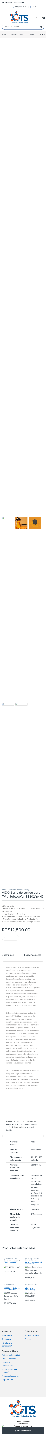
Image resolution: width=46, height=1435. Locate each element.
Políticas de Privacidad (11, 1355)
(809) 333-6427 (20, 7)
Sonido (9, 1130)
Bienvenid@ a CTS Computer (13, 2)
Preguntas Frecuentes (10, 1376)
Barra (23, 1127)
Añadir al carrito (24, 1431)
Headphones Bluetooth (11, 1260)
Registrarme (6, 1339)
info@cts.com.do (38, 7)
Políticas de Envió (9, 1359)
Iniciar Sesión (7, 1335)
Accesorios (29, 1284)
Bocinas (20, 890)
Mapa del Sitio (7, 1380)
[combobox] (20, 26)
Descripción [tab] (8, 955)
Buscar (41, 26)
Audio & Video (17, 35)
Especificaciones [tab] (32, 955)
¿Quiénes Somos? (32, 1335)
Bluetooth (30, 1127)
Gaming (26, 890)
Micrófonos (29, 1286)
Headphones (12, 1258)
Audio (32, 35)
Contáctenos (30, 1339)
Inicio (4, 35)
